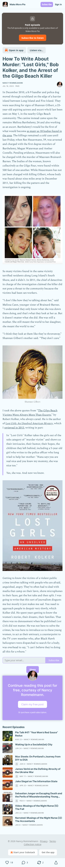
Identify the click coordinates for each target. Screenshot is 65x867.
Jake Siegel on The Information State (36, 781)
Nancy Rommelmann (13, 83)
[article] (32, 736)
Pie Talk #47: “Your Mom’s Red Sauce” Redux (36, 734)
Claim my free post (32, 704)
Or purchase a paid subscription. (32, 712)
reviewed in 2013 (14, 428)
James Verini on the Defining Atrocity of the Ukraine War (37, 770)
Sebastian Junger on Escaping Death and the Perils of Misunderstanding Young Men (38, 795)
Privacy (43, 841)
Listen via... (36, 50)
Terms (52, 841)
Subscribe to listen (32, 37)
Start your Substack (24, 852)
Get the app (48, 852)
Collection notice (32, 844)
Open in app (16, 50)
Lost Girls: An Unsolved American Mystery (29, 423)
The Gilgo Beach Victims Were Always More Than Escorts (30, 412)
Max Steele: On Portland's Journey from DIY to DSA (38, 758)
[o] (7, 736)
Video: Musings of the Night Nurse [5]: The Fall (37, 807)
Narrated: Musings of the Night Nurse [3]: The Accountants (38, 819)
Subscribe (47, 4)
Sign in (58, 4)
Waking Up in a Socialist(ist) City (33, 744)
